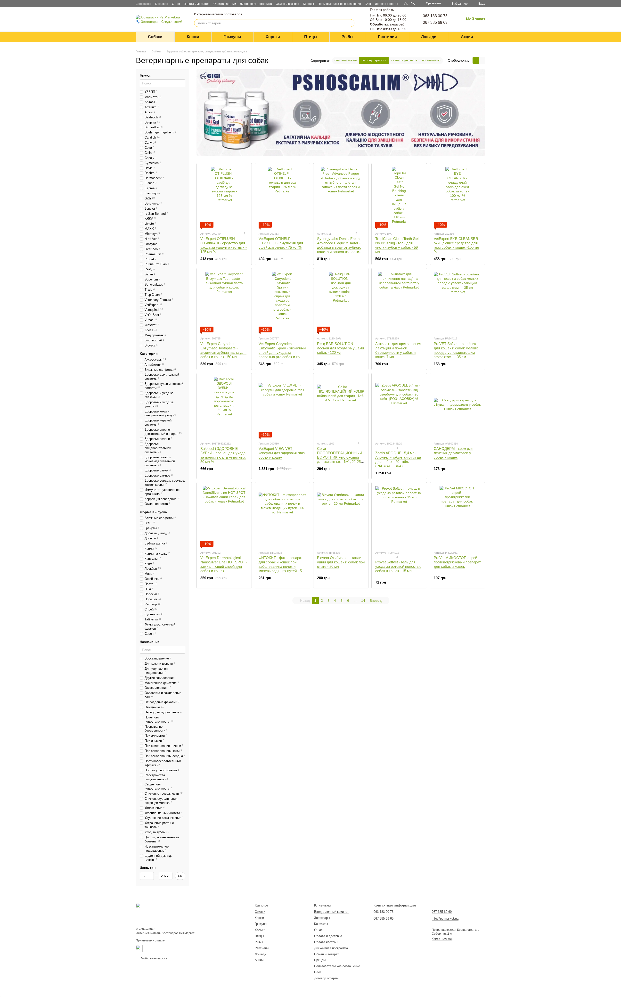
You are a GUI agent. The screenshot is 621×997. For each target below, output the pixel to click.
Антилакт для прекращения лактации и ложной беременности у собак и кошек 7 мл (398, 350)
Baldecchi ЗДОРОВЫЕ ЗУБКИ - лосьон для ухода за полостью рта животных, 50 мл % (223, 455)
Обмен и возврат (287, 4)
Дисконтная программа (256, 4)
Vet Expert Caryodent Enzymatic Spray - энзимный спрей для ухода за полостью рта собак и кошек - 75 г (282, 352)
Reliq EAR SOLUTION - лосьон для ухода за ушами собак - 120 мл (340, 348)
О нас (176, 4)
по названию (431, 60)
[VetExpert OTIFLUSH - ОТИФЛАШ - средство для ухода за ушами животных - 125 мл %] (224, 197)
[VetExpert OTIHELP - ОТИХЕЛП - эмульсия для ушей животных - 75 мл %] (282, 197)
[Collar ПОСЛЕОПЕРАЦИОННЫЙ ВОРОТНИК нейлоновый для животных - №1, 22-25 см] (341, 407)
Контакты (161, 4)
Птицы (310, 37)
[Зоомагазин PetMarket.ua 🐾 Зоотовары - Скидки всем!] (160, 912)
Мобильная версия (153, 958)
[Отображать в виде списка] (482, 60)
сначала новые (346, 60)
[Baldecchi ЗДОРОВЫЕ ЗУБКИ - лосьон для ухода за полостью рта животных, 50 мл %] (224, 407)
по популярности (373, 60)
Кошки (193, 37)
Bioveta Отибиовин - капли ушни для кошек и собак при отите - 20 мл (341, 562)
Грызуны (232, 37)
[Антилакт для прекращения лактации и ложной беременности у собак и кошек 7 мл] (399, 302)
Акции (467, 37)
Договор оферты (386, 4)
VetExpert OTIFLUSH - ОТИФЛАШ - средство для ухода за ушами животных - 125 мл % (223, 245)
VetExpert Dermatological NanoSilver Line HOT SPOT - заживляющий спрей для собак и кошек (223, 564)
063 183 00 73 (435, 16)
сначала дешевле (404, 60)
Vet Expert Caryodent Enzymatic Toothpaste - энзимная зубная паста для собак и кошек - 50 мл (223, 350)
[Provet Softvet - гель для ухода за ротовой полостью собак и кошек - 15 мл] (399, 516)
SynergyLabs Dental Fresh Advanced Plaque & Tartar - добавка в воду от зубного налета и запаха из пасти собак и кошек (339, 247)
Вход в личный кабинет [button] (331, 912)
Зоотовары (143, 4)
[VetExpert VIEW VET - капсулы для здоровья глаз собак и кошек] (282, 407)
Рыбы (347, 37)
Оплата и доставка (197, 4)
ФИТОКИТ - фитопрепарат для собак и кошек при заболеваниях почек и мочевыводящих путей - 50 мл (281, 566)
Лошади (428, 37)
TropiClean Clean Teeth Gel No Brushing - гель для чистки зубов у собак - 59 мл (396, 245)
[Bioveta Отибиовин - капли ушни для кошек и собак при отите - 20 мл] (341, 516)
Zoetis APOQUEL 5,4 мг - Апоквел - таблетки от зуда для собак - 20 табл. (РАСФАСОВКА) (398, 459)
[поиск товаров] (350, 23)
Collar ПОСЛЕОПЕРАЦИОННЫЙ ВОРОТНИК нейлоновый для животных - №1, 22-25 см (339, 457)
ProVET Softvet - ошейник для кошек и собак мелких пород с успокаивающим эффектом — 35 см (456, 350)
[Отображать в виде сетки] (476, 60)
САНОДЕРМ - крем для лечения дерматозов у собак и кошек (453, 452)
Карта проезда (442, 938)
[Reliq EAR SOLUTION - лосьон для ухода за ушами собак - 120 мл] (341, 302)
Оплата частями (224, 4)
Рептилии (387, 37)
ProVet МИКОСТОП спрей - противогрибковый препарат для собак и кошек (457, 562)
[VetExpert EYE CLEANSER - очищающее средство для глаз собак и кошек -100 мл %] (457, 197)
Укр (406, 3)
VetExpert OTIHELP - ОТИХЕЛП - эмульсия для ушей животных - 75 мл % (281, 243)
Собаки (155, 37)
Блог (368, 4)
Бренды (308, 4)
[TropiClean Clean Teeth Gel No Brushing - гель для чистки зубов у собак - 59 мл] (399, 197)
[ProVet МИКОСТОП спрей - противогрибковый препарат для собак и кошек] (457, 516)
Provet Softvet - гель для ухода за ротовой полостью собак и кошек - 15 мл (398, 566)
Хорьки (273, 37)
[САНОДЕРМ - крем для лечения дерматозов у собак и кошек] (457, 407)
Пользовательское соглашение (339, 4)
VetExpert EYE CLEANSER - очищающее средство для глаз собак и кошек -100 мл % (457, 245)
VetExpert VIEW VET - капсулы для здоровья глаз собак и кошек (282, 452)
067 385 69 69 (435, 22)
